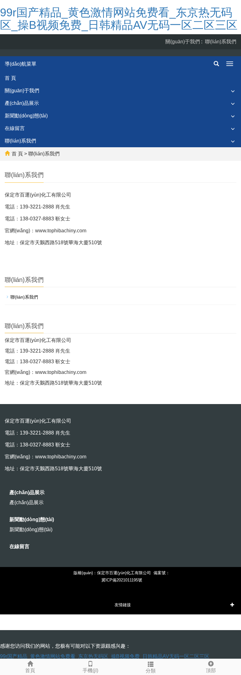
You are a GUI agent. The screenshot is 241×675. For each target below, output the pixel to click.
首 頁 (10, 78)
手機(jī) (90, 670)
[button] (233, 90)
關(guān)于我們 (182, 41)
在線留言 (15, 128)
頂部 (211, 670)
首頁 (30, 670)
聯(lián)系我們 (220, 41)
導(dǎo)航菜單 (20, 64)
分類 (151, 670)
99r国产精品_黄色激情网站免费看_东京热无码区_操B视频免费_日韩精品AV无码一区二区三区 (119, 18)
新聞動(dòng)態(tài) (26, 115)
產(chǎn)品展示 (22, 103)
